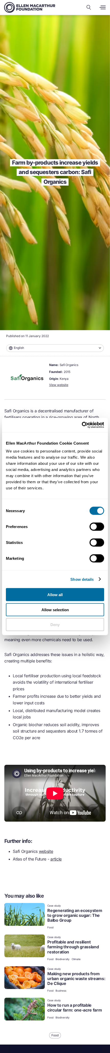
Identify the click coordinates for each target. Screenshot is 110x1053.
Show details (82, 579)
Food (50, 927)
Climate (76, 959)
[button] (55, 348)
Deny (55, 624)
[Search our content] (88, 7)
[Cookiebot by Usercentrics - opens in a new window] (81, 425)
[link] (55, 916)
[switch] (97, 527)
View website (58, 385)
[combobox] (55, 348)
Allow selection (55, 609)
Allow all (55, 595)
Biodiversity (63, 959)
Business (61, 990)
